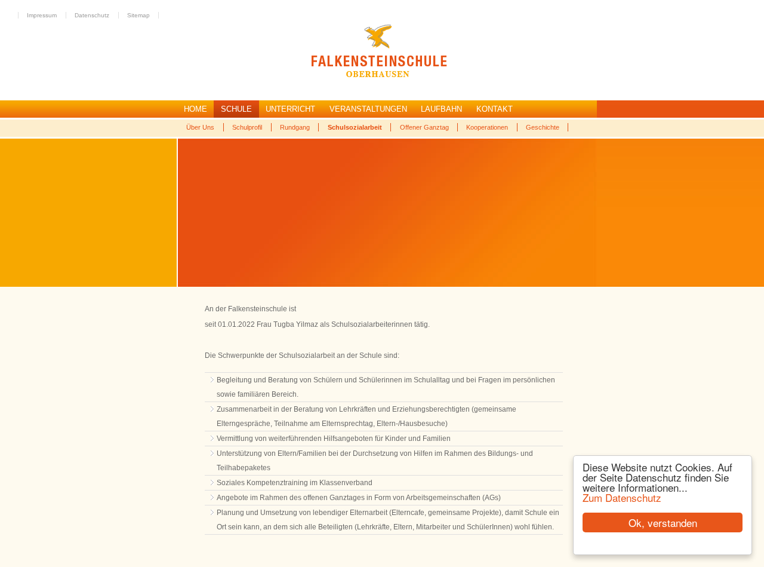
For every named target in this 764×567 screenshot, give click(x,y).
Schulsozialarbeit (355, 127)
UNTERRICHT (290, 109)
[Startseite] (227, 75)
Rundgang (295, 127)
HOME (195, 109)
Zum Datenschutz (622, 497)
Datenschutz (92, 15)
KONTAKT (494, 109)
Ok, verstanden (663, 522)
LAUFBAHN (441, 109)
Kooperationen (487, 127)
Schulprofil (247, 127)
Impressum (42, 15)
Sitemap (138, 15)
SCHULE (236, 109)
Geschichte (542, 127)
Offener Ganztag (424, 127)
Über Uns (200, 127)
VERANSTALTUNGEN (368, 109)
